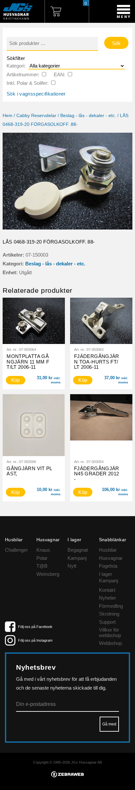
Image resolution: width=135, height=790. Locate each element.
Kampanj (77, 558)
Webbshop (110, 643)
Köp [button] (15, 380)
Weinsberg (47, 574)
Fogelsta (108, 566)
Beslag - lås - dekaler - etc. (88, 115)
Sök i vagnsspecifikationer (36, 94)
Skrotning (109, 614)
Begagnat (78, 550)
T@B (42, 566)
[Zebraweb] (67, 775)
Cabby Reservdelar (36, 115)
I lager (105, 574)
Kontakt (107, 590)
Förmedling (111, 606)
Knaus (43, 550)
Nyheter (107, 598)
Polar (42, 558)
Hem (7, 115)
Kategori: (16, 65)
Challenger (16, 550)
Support (107, 622)
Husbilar (108, 550)
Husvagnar (111, 558)
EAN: (59, 74)
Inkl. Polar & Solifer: (27, 83)
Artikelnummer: (23, 74)
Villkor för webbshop (110, 632)
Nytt (72, 566)
